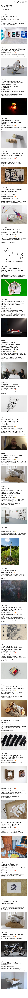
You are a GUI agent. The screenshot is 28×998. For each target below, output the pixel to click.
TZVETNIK (4, 14)
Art (2, 899)
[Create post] (17, 2)
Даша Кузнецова (5, 572)
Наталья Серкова (6, 19)
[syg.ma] (2, 2)
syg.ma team (4, 905)
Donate (7, 2)
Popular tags (5, 9)
